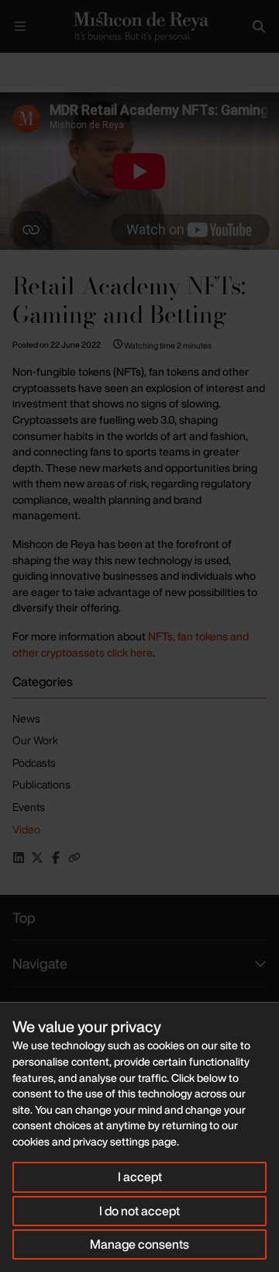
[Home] (139, 26)
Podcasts (34, 762)
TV (87, 65)
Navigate (39, 963)
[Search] (259, 26)
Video (26, 829)
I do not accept (139, 1210)
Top (24, 917)
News (26, 718)
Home (12, 65)
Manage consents (139, 1244)
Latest (52, 65)
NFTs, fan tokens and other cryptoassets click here (130, 644)
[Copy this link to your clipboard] (74, 857)
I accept (140, 1176)
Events (28, 807)
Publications (41, 784)
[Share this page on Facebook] (56, 857)
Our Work (35, 740)
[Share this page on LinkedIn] (18, 857)
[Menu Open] (20, 26)
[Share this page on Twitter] (37, 857)
